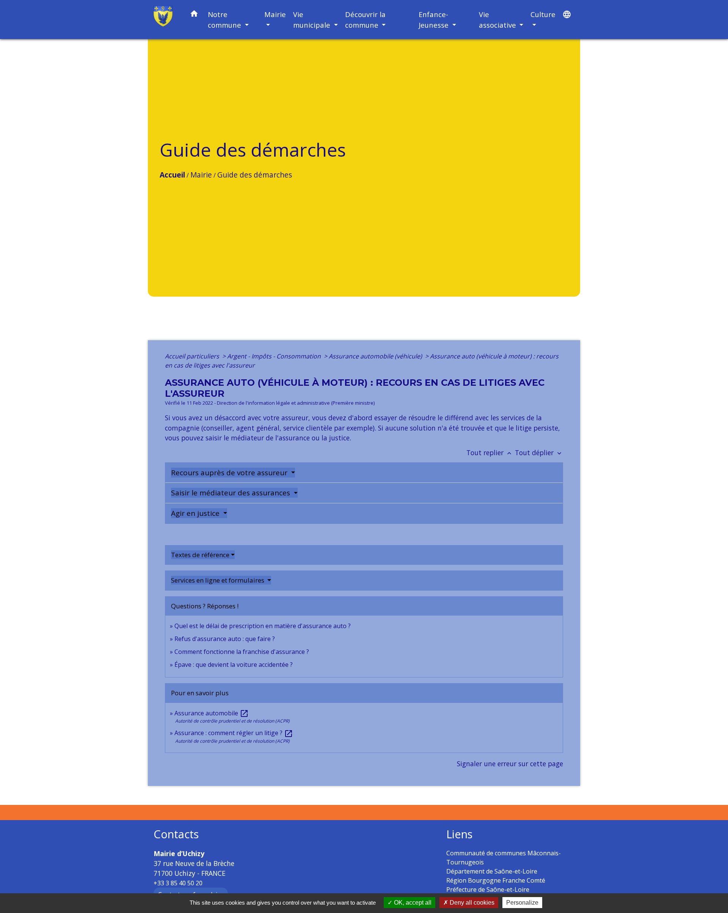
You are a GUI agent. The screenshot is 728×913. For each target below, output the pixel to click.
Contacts (176, 834)
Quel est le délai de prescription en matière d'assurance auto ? (262, 626)
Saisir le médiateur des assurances (231, 493)
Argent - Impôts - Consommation (274, 356)
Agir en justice (196, 513)
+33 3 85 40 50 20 (178, 883)
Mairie (201, 175)
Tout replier (489, 452)
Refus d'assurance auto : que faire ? (224, 639)
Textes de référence (200, 554)
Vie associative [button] (498, 19)
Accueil (172, 175)
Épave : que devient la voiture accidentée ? (233, 664)
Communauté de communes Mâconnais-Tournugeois (503, 857)
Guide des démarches (254, 175)
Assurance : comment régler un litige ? (233, 733)
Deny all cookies (471, 902)
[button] (194, 15)
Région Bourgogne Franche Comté (495, 880)
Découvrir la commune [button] (365, 19)
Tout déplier (539, 452)
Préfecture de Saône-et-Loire (487, 889)
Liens (459, 834)
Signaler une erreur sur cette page (510, 763)
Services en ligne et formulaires (218, 580)
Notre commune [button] (225, 19)
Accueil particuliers (193, 356)
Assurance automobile (211, 713)
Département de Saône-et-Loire (491, 871)
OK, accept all (411, 902)
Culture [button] (542, 14)
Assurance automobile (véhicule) (376, 356)
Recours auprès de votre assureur (230, 473)
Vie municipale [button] (312, 19)
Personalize (522, 902)
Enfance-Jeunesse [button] (434, 19)
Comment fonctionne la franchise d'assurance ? (241, 651)
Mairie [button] (275, 14)
